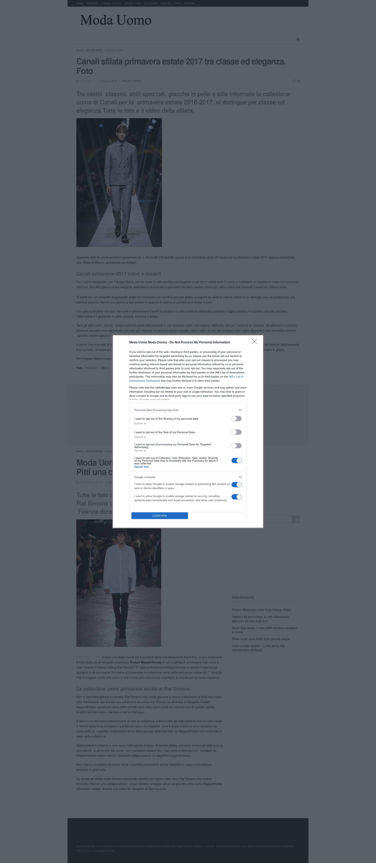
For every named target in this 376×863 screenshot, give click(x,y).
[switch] (236, 418)
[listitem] (188, 410)
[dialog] (188, 431)
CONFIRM (160, 515)
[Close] (255, 342)
